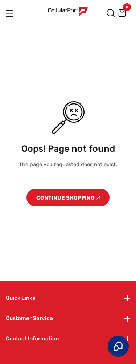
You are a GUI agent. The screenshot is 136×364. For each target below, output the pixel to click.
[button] (110, 13)
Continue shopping (66, 198)
